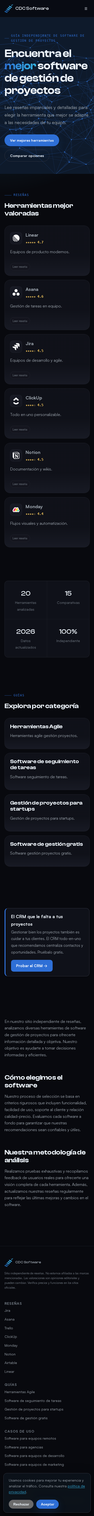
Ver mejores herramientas (31, 140)
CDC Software (32, 8)
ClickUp (11, 1336)
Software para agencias (24, 1447)
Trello (9, 1328)
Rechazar (21, 1504)
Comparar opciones (27, 156)
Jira (7, 1310)
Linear (9, 1371)
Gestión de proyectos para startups (34, 1409)
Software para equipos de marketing (34, 1464)
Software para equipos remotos (30, 1438)
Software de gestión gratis (26, 1418)
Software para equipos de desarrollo (34, 1455)
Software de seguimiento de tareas (33, 1400)
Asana (10, 1319)
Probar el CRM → (31, 965)
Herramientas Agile (20, 1392)
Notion (10, 1354)
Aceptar (47, 1504)
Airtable (11, 1363)
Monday (11, 1345)
